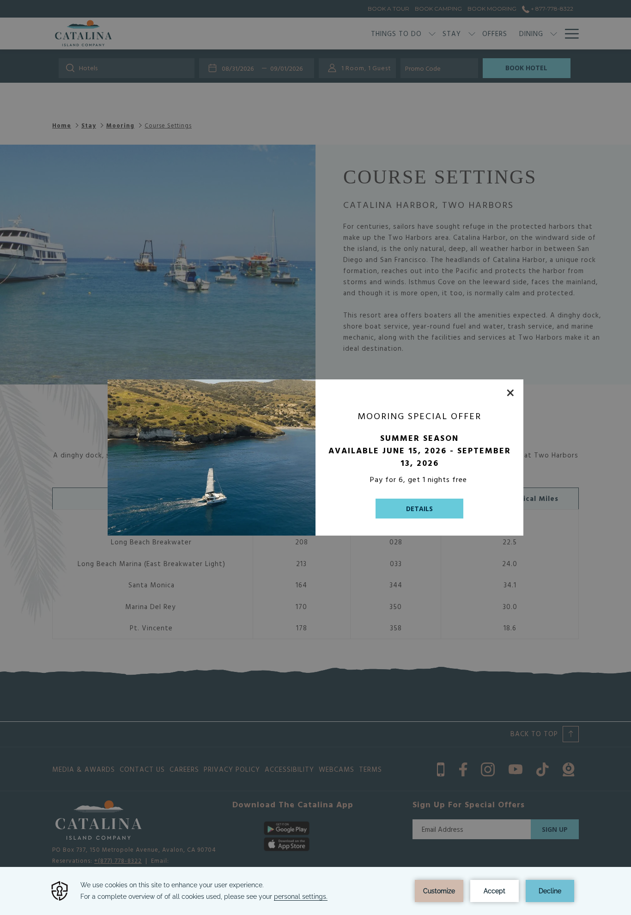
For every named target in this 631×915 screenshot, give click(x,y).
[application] (315, 891)
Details (419, 508)
